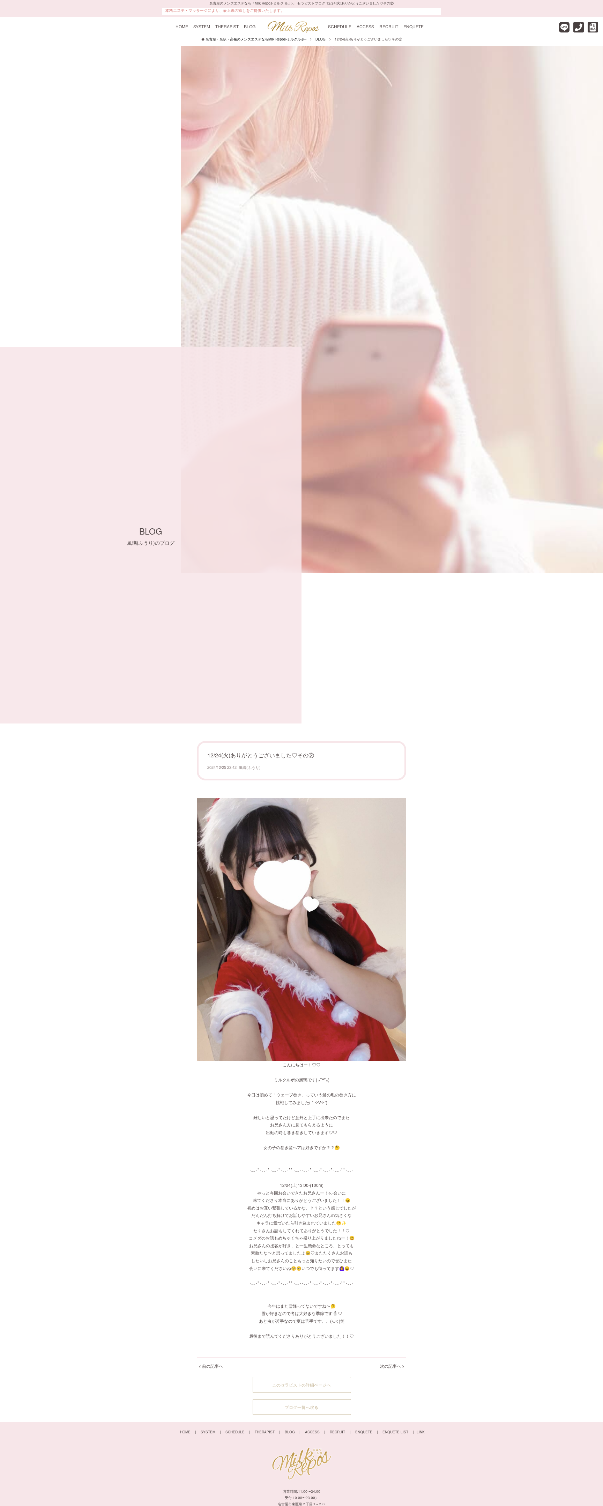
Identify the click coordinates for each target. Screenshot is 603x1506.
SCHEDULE (339, 26)
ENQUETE (413, 26)
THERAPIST (227, 26)
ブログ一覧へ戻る (301, 1407)
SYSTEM (201, 26)
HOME (182, 26)
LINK (421, 1432)
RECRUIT (388, 26)
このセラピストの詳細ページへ (301, 1385)
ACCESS (365, 26)
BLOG (249, 26)
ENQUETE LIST (395, 1432)
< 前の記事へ (211, 1366)
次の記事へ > (392, 1366)
